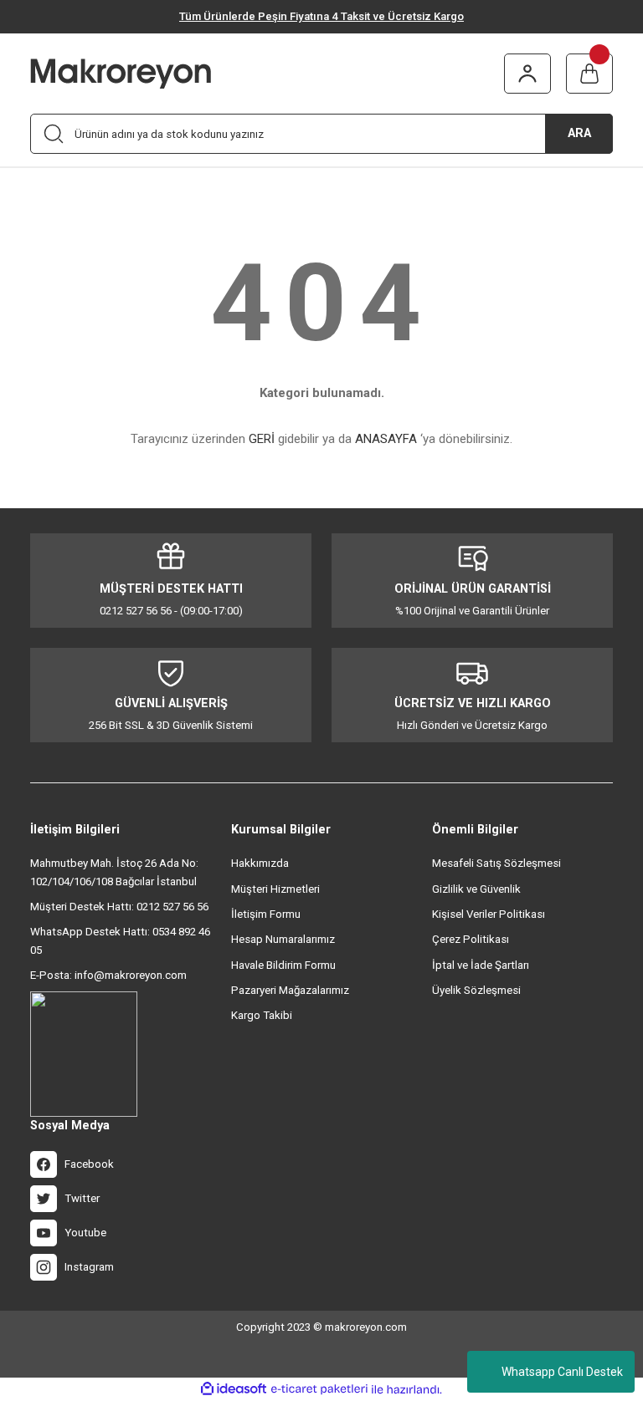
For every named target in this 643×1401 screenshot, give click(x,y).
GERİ (262, 438)
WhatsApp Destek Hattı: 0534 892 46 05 (120, 940)
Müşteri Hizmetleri (275, 889)
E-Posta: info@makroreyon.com (108, 975)
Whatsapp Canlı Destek (562, 1371)
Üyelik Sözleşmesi (476, 990)
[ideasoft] (233, 1389)
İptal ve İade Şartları (480, 965)
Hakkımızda (260, 863)
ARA (579, 133)
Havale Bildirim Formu (283, 965)
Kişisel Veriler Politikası (488, 914)
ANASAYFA (386, 438)
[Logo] (146, 74)
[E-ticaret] (319, 1389)
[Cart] (589, 73)
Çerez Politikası (470, 939)
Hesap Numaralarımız (283, 939)
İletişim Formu (266, 914)
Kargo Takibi (261, 1015)
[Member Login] (527, 73)
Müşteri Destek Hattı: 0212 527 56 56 (119, 906)
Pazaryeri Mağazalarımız (290, 990)
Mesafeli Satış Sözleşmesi (496, 863)
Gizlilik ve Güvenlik (476, 889)
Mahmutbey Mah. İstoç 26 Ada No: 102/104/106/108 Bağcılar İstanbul (114, 872)
